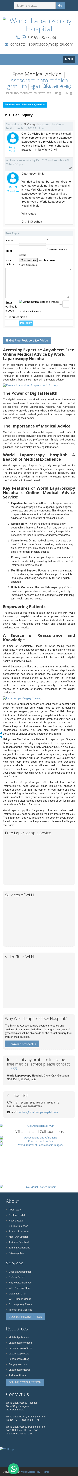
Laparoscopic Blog (19, 1358)
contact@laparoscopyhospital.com (41, 44)
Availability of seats (19, 1231)
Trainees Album (17, 1375)
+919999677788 (41, 37)
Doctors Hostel (17, 1215)
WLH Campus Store (19, 1288)
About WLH (15, 1209)
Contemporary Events (20, 1304)
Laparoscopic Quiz (19, 1353)
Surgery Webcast (18, 1364)
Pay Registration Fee (20, 1282)
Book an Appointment (20, 1271)
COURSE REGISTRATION (25, 1317)
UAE (55, 93)
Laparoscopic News (19, 1369)
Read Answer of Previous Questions (25, 104)
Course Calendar (18, 1225)
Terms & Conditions (19, 1247)
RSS (13, 1068)
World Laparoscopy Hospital (35, 1471)
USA (66, 93)
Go (60, 5)
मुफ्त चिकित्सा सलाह (51, 86)
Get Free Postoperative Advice (28, 340)
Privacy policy (16, 1253)
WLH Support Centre (20, 1298)
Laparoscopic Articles (20, 1348)
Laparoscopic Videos (20, 1342)
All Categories (32, 124)
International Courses (20, 1309)
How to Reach (16, 1220)
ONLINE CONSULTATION (25, 1382)
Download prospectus (22, 1044)
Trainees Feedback (19, 1242)
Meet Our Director (18, 1236)
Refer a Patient (17, 1277)
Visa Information (17, 1293)
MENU (70, 60)
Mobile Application (19, 1337)
